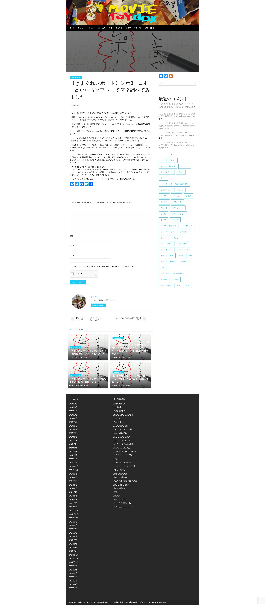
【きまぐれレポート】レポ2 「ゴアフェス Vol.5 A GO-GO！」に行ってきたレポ (130, 378)
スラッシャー (178, 208)
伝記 (162, 256)
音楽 (187, 285)
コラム (91, 28)
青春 (178, 285)
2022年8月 (73, 569)
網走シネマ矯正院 (120, 499)
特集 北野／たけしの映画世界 (172, 273)
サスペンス (177, 202)
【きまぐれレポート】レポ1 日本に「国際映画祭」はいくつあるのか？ (87, 352)
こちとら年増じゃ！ (121, 425)
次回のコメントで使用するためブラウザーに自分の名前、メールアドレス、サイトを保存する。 (103, 266)
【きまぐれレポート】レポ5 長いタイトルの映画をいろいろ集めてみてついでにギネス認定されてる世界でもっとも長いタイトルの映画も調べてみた (130, 347)
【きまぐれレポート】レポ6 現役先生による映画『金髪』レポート (87, 380)
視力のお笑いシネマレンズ (123, 507)
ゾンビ (163, 214)
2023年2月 (73, 547)
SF (162, 160)
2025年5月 (73, 448)
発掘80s (117, 496)
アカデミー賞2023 (168, 166)
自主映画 (164, 279)
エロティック (166, 190)
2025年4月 (73, 451)
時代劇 (183, 262)
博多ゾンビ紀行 (119, 470)
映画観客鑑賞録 (119, 488)
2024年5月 (73, 492)
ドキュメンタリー (178, 214)
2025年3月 (73, 455)
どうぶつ (172, 160)
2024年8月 (73, 481)
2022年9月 (73, 566)
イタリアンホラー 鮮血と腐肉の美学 (174, 184)
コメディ (164, 202)
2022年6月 (73, 577)
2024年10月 (73, 473)
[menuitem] (72, 28)
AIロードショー (119, 403)
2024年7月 (73, 485)
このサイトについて (133, 28)
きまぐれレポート (76, 77)
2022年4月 (73, 584)
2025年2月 (73, 459)
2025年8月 (73, 437)
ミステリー (176, 238)
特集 (110, 28)
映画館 (172, 262)
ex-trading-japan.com (184, 106)
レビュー (81, 28)
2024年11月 (73, 470)
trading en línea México (185, 135)
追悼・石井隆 (166, 285)
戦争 (162, 262)
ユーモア (101, 28)
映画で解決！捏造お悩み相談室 (125, 481)
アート (163, 178)
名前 (71, 236)
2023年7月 (73, 529)
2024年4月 (73, 496)
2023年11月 (73, 514)
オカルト (180, 190)
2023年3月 (73, 544)
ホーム (72, 28)
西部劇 (175, 279)
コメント (74, 207)
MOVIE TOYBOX (74, 385)
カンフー (164, 196)
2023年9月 (73, 521)
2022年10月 (73, 562)
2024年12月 (73, 466)
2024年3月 (73, 499)
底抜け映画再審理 (120, 473)
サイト (72, 255)
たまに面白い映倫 (120, 433)
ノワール (175, 220)
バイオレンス (187, 226)
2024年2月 (73, 503)
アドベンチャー (166, 172)
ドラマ (163, 220)
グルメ (188, 196)
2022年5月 (73, 580)
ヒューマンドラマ (167, 232)
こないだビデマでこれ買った (124, 429)
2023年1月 (73, 551)
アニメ (180, 172)
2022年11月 (73, 558)
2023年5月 (73, 536)
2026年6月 (73, 407)
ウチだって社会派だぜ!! (122, 440)
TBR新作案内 (118, 407)
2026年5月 (73, 411)
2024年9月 (73, 477)
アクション (185, 166)
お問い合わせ (149, 28)
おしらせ (119, 28)
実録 (190, 256)
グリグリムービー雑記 (122, 448)
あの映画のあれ (119, 411)
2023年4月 (73, 540)
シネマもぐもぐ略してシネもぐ (125, 451)
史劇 (181, 256)
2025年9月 (73, 433)
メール (72, 246)
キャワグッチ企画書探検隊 (123, 444)
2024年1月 (73, 507)
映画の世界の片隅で (121, 485)
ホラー (163, 238)
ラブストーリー (166, 250)
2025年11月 (73, 425)
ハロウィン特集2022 (168, 226)
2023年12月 (73, 510)
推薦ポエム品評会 (120, 477)
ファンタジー (185, 232)
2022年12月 (73, 555)
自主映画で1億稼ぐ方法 (122, 503)
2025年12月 (73, 422)
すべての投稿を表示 (98, 305)
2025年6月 (73, 444)
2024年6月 (73, 488)
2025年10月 (73, 429)
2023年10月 (73, 518)
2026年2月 (73, 414)
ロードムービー (184, 250)
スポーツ (164, 208)
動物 (171, 256)
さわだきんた (73, 357)
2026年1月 (73, 418)
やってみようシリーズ (122, 437)
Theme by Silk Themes (159, 602)
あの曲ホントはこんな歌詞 (123, 414)
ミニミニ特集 (166, 244)
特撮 (162, 268)
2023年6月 (73, 532)
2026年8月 (73, 403)
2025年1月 (73, 462)
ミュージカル (182, 244)
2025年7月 (73, 440)
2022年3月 (73, 588)
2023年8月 (73, 525)
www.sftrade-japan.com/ (185, 116)
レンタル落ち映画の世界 (123, 462)
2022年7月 (73, 573)
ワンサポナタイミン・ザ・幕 (124, 466)
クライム (176, 196)
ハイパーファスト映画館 (123, 455)
